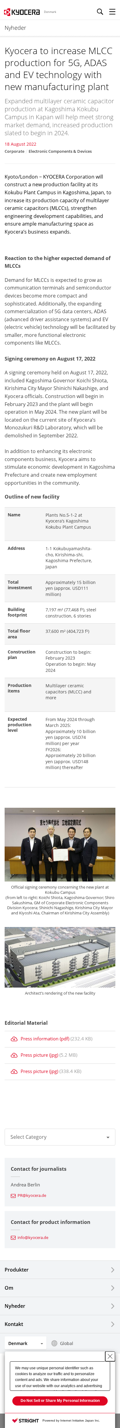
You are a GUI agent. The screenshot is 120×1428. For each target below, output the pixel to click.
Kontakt (14, 1324)
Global (66, 1343)
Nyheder (15, 1306)
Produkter (17, 1269)
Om (9, 1287)
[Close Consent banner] (110, 1356)
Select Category (28, 1137)
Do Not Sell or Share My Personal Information (60, 1400)
